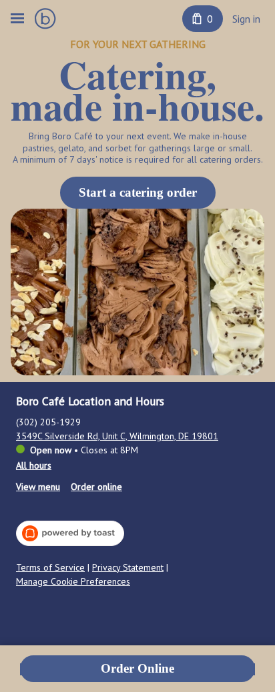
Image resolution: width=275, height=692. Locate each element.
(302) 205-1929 (48, 422)
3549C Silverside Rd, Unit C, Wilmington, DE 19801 (117, 436)
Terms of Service (50, 567)
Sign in (246, 18)
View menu (38, 487)
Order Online (137, 668)
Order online (96, 487)
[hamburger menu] (17, 18)
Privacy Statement (128, 567)
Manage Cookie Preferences (73, 581)
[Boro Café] (45, 18)
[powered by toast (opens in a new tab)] (70, 533)
